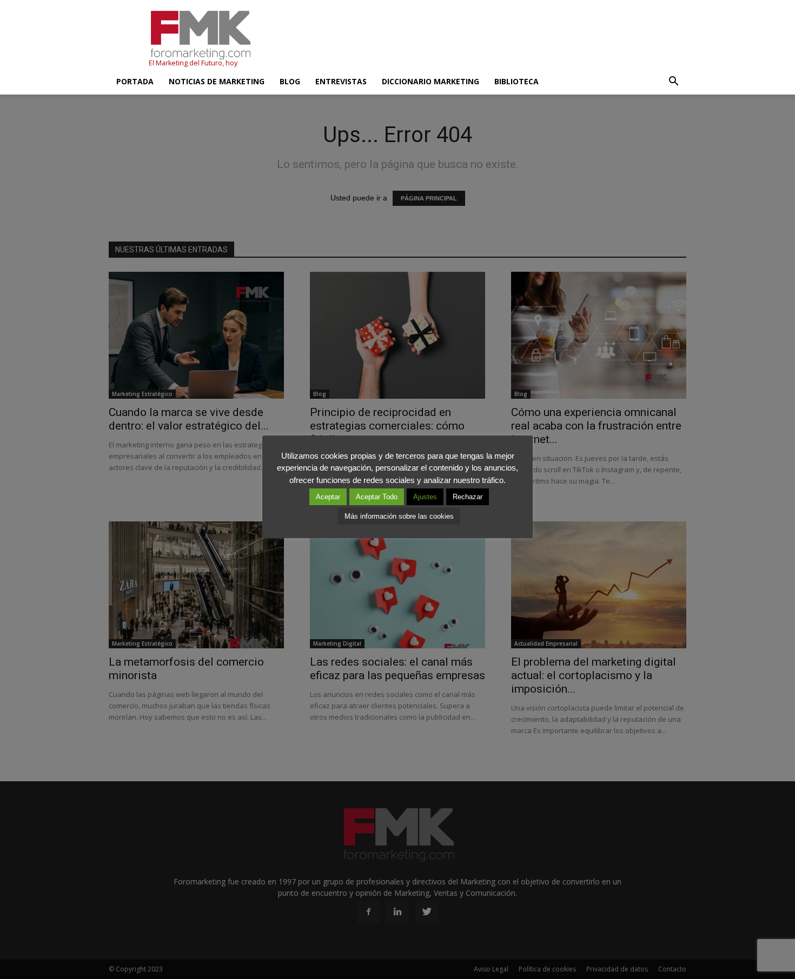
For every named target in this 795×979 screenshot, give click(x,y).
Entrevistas (341, 81)
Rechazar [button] (467, 497)
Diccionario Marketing (430, 81)
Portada (135, 81)
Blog (290, 81)
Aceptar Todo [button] (377, 497)
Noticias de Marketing (216, 81)
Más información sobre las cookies (399, 516)
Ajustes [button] (425, 497)
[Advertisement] (489, 39)
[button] (673, 82)
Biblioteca (516, 81)
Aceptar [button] (328, 497)
